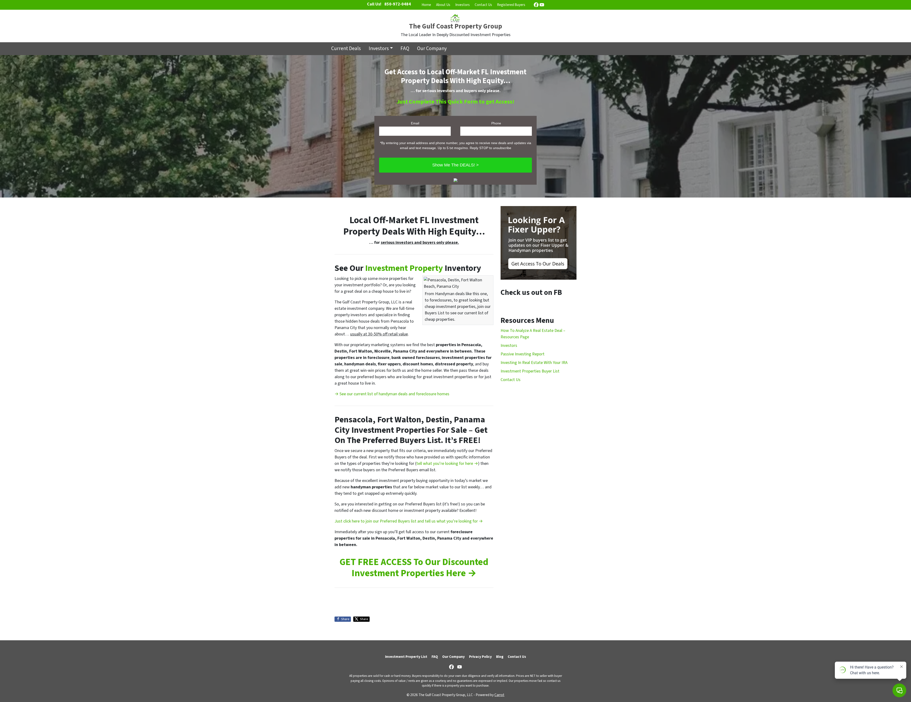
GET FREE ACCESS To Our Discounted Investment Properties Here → (413, 567)
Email (415, 123)
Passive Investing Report (522, 354)
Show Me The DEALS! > (455, 165)
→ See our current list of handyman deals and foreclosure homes (392, 394)
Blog (499, 656)
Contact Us (483, 4)
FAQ (404, 48)
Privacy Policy (480, 656)
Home (426, 4)
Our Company (432, 48)
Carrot (499, 694)
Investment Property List (406, 656)
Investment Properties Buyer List (530, 371)
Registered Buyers (511, 4)
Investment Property (404, 268)
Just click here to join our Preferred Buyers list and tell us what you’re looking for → (409, 521)
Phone (496, 123)
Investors (462, 4)
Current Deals (346, 48)
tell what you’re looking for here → (447, 463)
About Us (443, 4)
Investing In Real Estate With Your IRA (534, 363)
